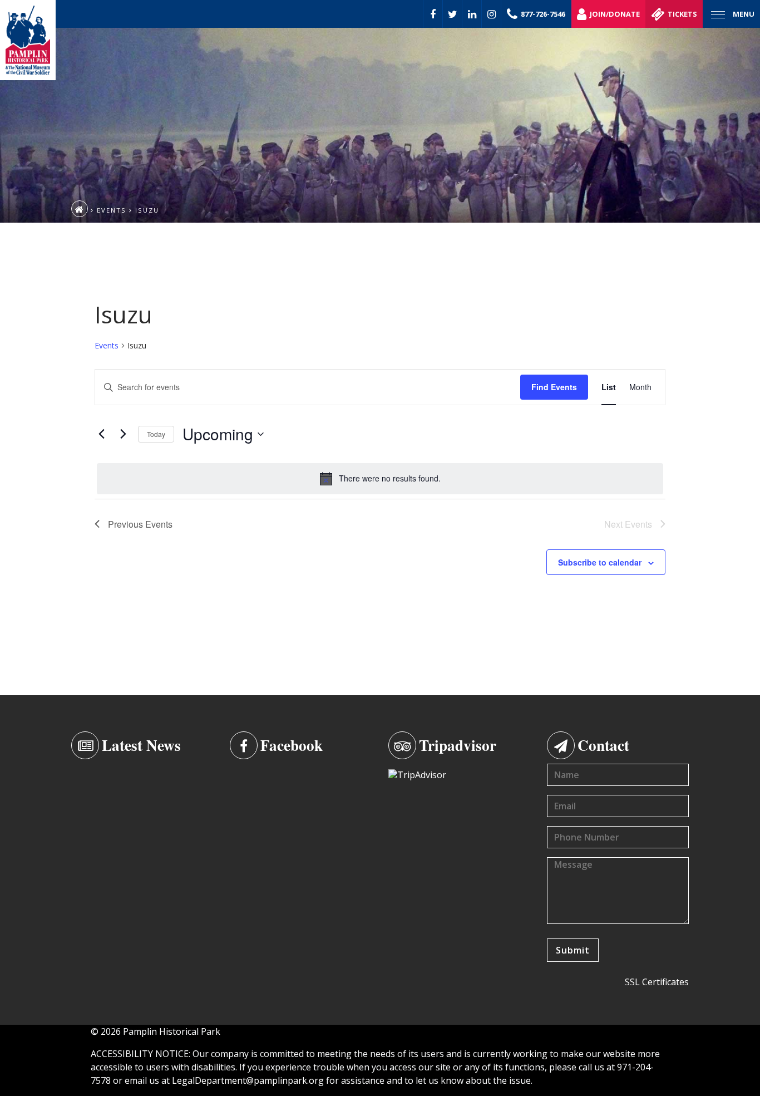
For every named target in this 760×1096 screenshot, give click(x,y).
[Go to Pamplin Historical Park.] (79, 208)
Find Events (554, 386)
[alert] (380, 478)
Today (156, 434)
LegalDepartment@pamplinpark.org (248, 1080)
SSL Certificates (657, 982)
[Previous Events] (101, 434)
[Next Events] (123, 434)
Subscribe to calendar (599, 562)
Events (107, 345)
